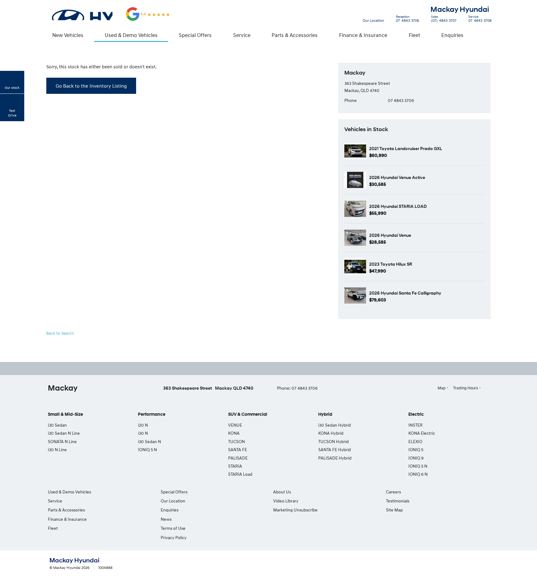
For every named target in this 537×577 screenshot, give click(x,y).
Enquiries (452, 35)
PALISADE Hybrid (334, 457)
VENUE (235, 425)
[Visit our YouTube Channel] (270, 368)
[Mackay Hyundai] (81, 14)
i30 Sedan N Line (64, 433)
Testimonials (397, 500)
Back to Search (60, 333)
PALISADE (238, 457)
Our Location (373, 20)
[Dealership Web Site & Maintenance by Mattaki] (476, 564)
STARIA (235, 466)
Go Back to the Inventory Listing (91, 86)
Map (442, 387)
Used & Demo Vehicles (131, 35)
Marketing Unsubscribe (295, 509)
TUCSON (236, 441)
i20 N (143, 425)
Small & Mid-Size (65, 414)
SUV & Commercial (247, 414)
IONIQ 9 (416, 457)
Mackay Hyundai (459, 9)
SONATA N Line (62, 441)
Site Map (394, 509)
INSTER (415, 425)
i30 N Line (57, 449)
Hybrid (325, 414)
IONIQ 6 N (418, 474)
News (166, 519)
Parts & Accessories (295, 35)
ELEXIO (415, 441)
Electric (416, 414)
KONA (234, 433)
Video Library (285, 500)
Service (241, 35)
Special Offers (195, 35)
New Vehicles (67, 35)
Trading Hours (465, 387)
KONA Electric (421, 433)
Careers (393, 491)
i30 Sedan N (149, 441)
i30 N (143, 433)
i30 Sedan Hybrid (334, 425)
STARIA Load (240, 474)
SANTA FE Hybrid (334, 449)
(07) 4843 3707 (444, 19)
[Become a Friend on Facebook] (287, 368)
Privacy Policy (173, 537)
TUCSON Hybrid (333, 441)
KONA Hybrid (330, 433)
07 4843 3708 (480, 19)
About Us (282, 491)
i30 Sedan (57, 425)
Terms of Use (173, 528)
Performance (151, 414)
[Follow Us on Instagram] (253, 368)
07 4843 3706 (407, 19)
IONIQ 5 (415, 449)
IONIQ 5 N (147, 449)
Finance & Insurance (363, 35)
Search (484, 35)
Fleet (414, 35)
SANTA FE (237, 449)
